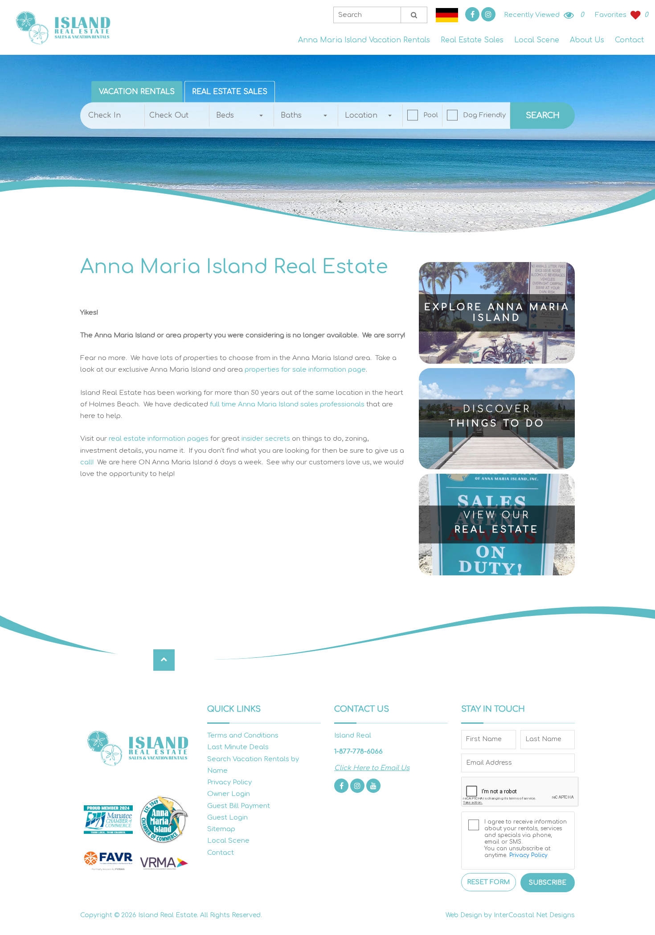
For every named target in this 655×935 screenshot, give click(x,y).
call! (87, 462)
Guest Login (227, 817)
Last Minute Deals (238, 747)
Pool (430, 115)
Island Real (62, 27)
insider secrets (266, 439)
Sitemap (221, 829)
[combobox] (241, 115)
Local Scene (536, 40)
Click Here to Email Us (371, 768)
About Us (587, 40)
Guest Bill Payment (238, 806)
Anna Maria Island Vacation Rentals (364, 40)
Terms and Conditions (242, 735)
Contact (629, 40)
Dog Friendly (484, 115)
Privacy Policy (229, 782)
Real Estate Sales (472, 40)
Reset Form (488, 882)
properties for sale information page (305, 369)
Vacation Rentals (137, 92)
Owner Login (228, 794)
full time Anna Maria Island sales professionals (287, 404)
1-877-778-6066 (358, 751)
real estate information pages (159, 439)
